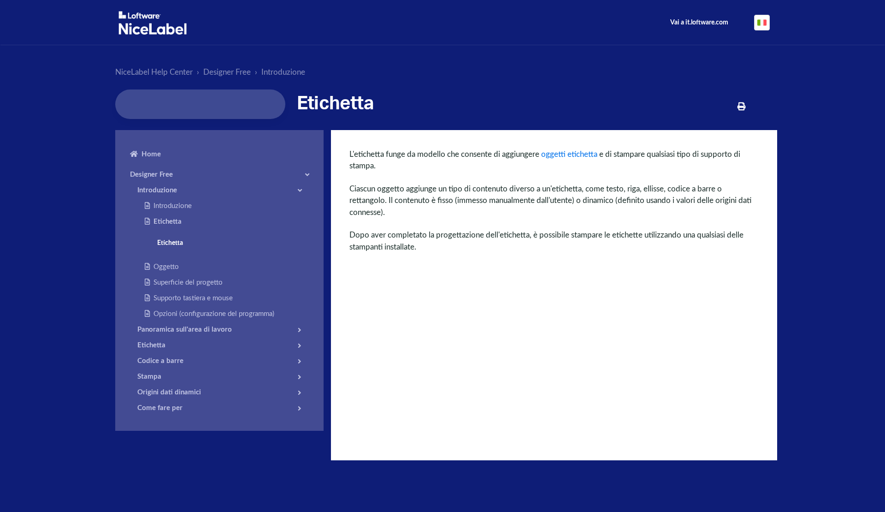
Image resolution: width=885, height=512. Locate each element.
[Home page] (152, 23)
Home (151, 154)
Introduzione (283, 72)
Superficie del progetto (188, 282)
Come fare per (160, 408)
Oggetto (166, 266)
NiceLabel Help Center (154, 72)
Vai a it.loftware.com (699, 22)
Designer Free (227, 72)
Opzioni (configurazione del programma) (213, 313)
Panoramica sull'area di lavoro (184, 329)
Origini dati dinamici (169, 392)
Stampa (149, 376)
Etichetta (167, 221)
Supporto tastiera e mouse (193, 298)
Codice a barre (160, 360)
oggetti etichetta (569, 154)
